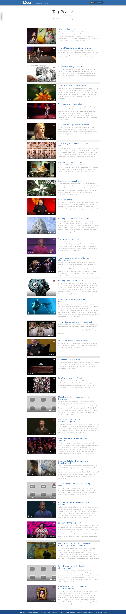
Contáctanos (39, 3)
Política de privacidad (32, 612)
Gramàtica (99, 612)
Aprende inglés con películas (67, 612)
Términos (43, 612)
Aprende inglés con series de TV (85, 612)
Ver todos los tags (67, 17)
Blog (105, 612)
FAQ (49, 612)
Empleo (54, 612)
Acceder (98, 2)
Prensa (46, 3)
